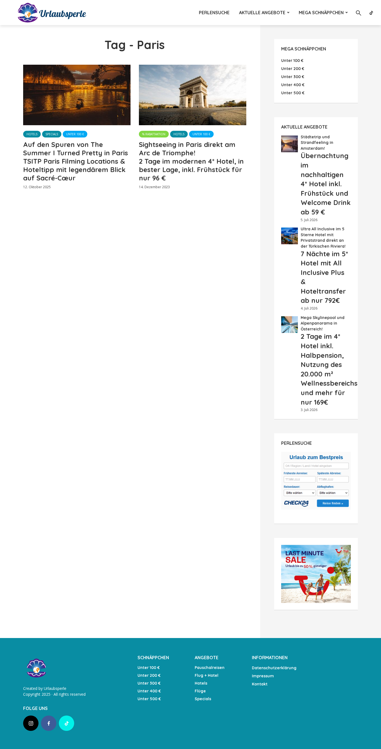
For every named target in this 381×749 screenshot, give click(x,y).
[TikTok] (66, 723)
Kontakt (259, 684)
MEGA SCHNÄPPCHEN (321, 12)
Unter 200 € (149, 675)
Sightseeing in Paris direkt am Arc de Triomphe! (191, 161)
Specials (51, 134)
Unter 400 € (149, 691)
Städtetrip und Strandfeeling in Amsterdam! (326, 175)
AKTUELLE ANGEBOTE (262, 12)
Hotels (31, 134)
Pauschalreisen (210, 667)
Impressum (263, 675)
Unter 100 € (75, 134)
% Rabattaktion (153, 134)
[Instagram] (30, 723)
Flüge (200, 691)
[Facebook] (48, 723)
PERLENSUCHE (214, 12)
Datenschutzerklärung (274, 667)
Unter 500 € (149, 698)
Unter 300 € (149, 683)
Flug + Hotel (206, 675)
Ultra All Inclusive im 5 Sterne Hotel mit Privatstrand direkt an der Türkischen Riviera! (324, 265)
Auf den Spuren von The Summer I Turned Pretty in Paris (75, 161)
